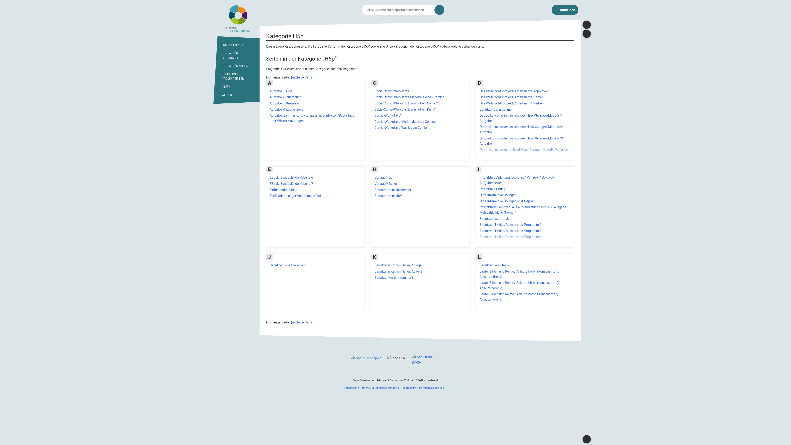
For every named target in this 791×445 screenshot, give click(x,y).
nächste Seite (302, 77)
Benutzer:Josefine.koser (287, 265)
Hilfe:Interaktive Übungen (498, 195)
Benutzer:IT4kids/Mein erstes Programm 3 (511, 231)
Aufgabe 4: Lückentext (286, 109)
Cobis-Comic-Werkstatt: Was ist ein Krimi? (405, 109)
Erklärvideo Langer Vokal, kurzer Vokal (297, 196)
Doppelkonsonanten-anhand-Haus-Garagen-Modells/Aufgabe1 (525, 150)
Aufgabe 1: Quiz (281, 91)
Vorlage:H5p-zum (386, 184)
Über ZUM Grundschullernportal (380, 387)
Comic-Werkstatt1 (388, 115)
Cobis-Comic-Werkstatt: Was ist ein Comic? (406, 103)
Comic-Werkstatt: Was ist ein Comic (400, 128)
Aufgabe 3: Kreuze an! (285, 103)
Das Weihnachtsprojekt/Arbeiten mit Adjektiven (514, 91)
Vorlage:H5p (383, 177)
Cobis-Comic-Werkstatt (391, 91)
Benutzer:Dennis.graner (496, 109)
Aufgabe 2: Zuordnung (285, 97)
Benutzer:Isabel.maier (495, 219)
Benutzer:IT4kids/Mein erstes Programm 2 (511, 225)
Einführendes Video (283, 190)
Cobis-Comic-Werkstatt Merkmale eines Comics (409, 97)
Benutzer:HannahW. (388, 196)
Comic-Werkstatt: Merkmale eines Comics (405, 122)
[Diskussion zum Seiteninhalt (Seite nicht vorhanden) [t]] (587, 25)
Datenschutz (351, 387)
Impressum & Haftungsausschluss (423, 387)
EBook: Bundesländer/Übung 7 (291, 184)
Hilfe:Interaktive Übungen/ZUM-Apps (507, 201)
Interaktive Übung (492, 189)
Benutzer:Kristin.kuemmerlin (394, 278)
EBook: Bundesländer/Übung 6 (291, 177)
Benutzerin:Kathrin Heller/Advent (398, 271)
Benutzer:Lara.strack (494, 265)
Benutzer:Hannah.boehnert (393, 190)
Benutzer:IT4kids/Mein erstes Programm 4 (511, 237)
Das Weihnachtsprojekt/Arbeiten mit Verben (512, 103)
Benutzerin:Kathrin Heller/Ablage (398, 265)
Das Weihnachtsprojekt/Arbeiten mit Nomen (512, 97)
